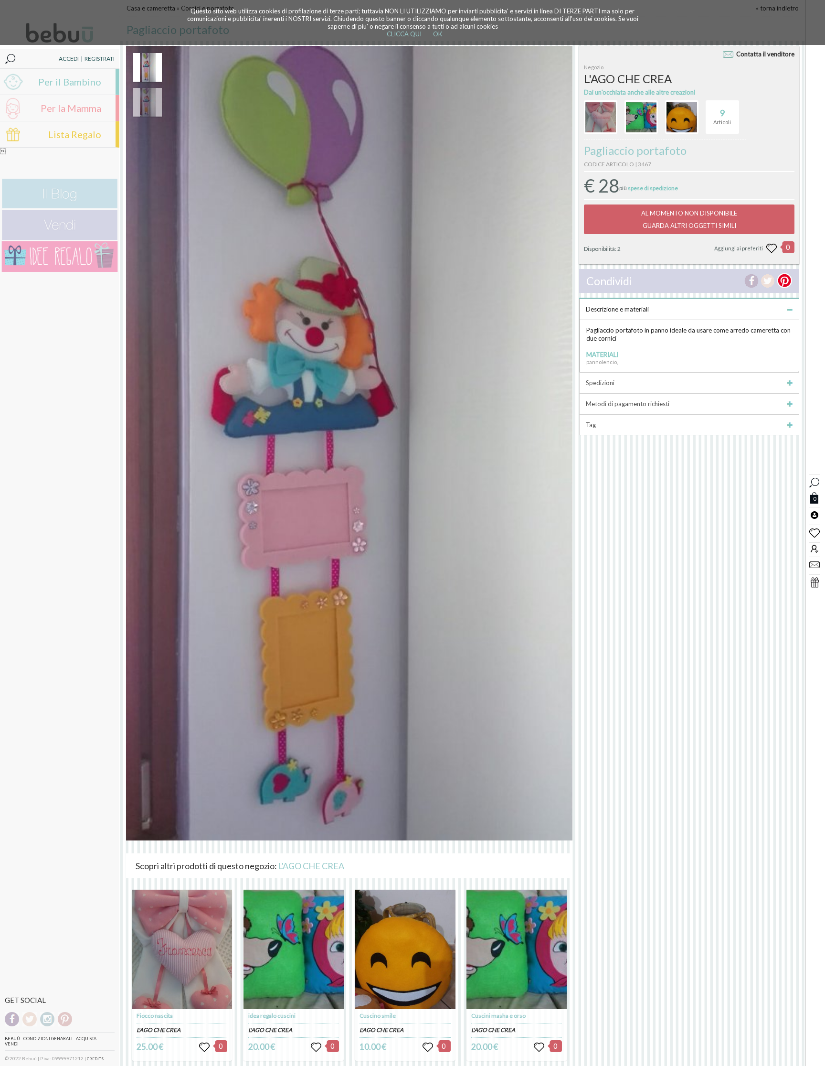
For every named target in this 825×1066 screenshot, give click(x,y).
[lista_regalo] (814, 582)
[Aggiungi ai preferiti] (771, 248)
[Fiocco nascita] (182, 949)
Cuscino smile (378, 1015)
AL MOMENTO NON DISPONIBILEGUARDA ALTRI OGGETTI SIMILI (689, 219)
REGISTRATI (100, 58)
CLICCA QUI (404, 34)
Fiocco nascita (155, 1015)
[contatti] (814, 564)
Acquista (86, 1038)
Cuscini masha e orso (498, 1015)
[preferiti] (814, 532)
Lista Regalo (74, 134)
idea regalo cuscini (272, 1015)
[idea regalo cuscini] (293, 949)
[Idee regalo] (59, 269)
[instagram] (47, 1024)
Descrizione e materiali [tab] (617, 309)
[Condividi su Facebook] (751, 281)
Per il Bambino (69, 81)
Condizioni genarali (48, 1038)
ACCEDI (69, 58)
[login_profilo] (814, 514)
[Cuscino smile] (405, 949)
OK (437, 34)
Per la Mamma (71, 108)
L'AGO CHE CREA (311, 866)
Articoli (722, 116)
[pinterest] (65, 1024)
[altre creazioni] (600, 117)
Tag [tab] (591, 425)
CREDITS (95, 1058)
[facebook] (12, 1024)
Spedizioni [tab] (600, 383)
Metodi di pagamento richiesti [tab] (627, 404)
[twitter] (29, 1024)
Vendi (12, 1043)
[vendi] (59, 237)
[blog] (59, 206)
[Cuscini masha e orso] (516, 949)
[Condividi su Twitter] (768, 281)
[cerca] (814, 481)
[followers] (814, 548)
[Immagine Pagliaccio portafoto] (147, 67)
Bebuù (12, 1038)
